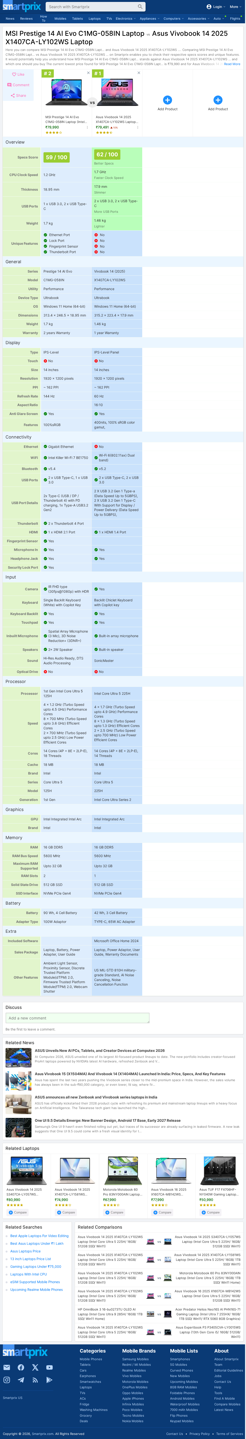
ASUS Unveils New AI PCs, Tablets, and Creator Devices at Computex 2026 (100, 1050)
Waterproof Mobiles (185, 1404)
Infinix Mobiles (133, 1404)
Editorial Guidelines (228, 1370)
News (10, 18)
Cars (83, 1370)
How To (43, 18)
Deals (84, 1421)
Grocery (86, 1415)
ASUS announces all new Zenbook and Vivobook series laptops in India (96, 1097)
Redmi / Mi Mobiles (136, 1364)
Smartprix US (12, 1398)
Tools (218, 1393)
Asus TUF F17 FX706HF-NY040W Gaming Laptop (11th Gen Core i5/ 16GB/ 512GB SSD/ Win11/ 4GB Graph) (218, 1192)
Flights (235, 18)
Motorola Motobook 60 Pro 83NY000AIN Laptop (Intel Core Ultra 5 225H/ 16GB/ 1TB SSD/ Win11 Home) (121, 1192)
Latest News (223, 1410)
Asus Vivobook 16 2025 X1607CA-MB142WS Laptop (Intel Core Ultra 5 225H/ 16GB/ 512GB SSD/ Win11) (170, 1192)
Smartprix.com (42, 1434)
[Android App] (49, 1380)
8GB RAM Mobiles (183, 1387)
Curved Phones (181, 1370)
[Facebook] (21, 1367)
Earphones (88, 1376)
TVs (109, 18)
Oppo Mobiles (132, 1393)
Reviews (26, 18)
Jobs (217, 1376)
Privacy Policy (200, 1434)
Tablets (77, 18)
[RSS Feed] (35, 1380)
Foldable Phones (182, 1393)
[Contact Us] (7, 1367)
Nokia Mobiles (132, 1421)
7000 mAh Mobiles (184, 1410)
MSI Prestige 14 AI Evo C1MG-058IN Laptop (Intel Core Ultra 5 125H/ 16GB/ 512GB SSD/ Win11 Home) (65, 119)
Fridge (84, 1404)
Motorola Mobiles (135, 1382)
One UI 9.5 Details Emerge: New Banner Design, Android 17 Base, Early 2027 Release (108, 1120)
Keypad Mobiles (182, 1421)
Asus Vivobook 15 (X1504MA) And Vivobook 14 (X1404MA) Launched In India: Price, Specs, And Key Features (130, 1074)
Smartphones (180, 1359)
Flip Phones (179, 1415)
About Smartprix (226, 1359)
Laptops (95, 18)
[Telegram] (21, 1380)
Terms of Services (229, 1434)
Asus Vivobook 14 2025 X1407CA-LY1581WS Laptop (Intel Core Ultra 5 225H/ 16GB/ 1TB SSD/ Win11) (74, 1192)
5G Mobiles (178, 1364)
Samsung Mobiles (135, 1359)
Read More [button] (232, 64)
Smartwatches (90, 1382)
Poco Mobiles (132, 1410)
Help (217, 1387)
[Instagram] (7, 1380)
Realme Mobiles (134, 1370)
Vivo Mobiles (131, 1376)
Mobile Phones (91, 1359)
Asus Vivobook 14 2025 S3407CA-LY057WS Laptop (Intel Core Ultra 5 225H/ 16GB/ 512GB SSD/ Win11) (25, 1192)
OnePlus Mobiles (135, 1387)
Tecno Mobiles (133, 1415)
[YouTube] (49, 1367)
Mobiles (60, 18)
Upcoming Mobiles (184, 1382)
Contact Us (222, 1382)
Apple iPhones (133, 1398)
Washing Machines (94, 1410)
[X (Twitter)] (35, 1367)
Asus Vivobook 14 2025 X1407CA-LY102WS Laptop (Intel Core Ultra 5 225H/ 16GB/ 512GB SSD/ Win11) (116, 119)
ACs (83, 1398)
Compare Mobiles (227, 1404)
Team (218, 1364)
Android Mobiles (182, 1398)
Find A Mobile (224, 1398)
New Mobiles (180, 1376)
